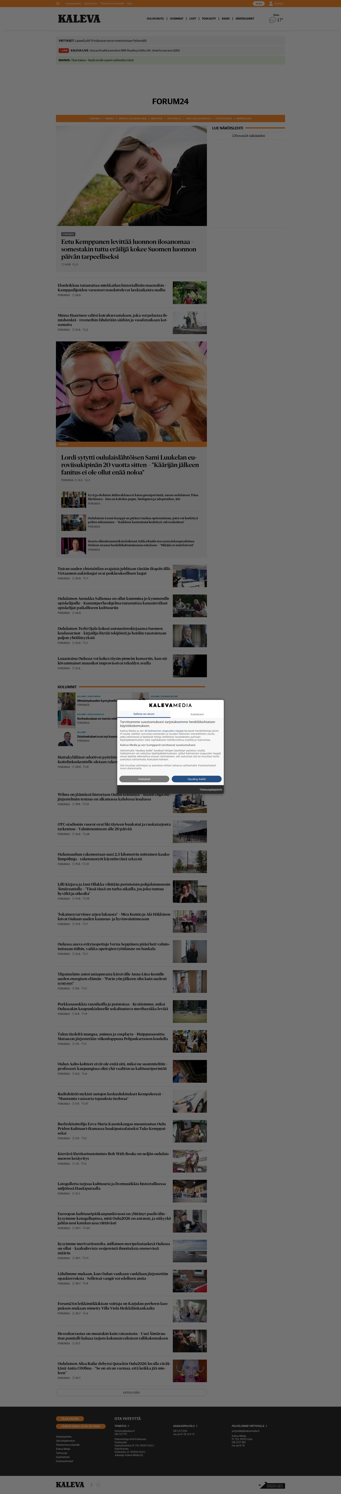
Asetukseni (197, 714)
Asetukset (144, 779)
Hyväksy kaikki (197, 779)
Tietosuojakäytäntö (211, 789)
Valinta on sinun (144, 714)
